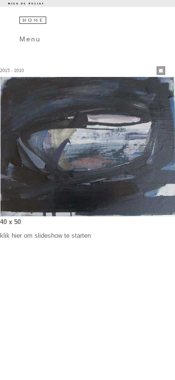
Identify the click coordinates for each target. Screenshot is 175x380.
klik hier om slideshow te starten (45, 235)
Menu (30, 39)
